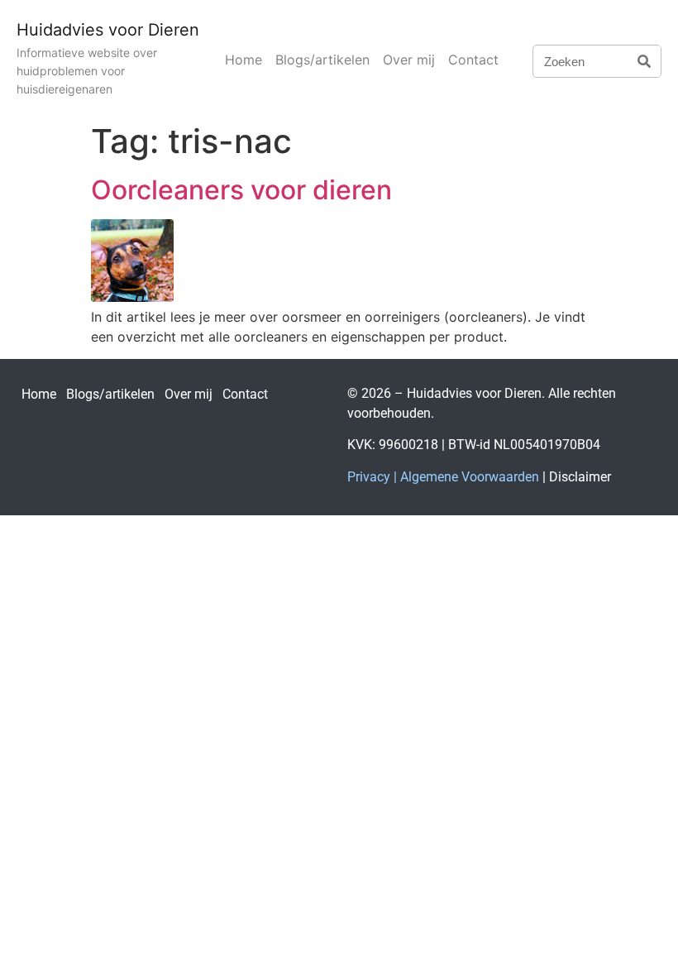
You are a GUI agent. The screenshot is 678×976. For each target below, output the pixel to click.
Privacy (368, 477)
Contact (473, 59)
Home (243, 59)
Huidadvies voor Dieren (108, 30)
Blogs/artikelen (322, 59)
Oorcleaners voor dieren (241, 190)
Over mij (409, 59)
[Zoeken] (644, 61)
